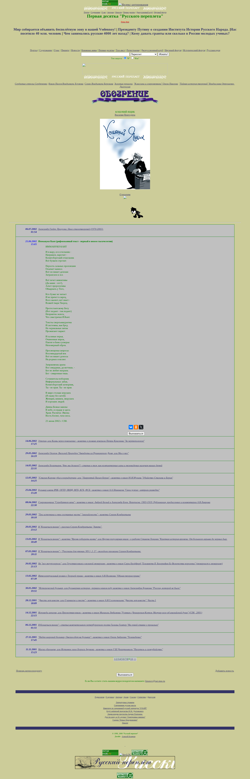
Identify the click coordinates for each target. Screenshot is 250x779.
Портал (86, 12)
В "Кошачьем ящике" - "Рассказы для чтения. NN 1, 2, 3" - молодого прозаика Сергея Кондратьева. (89, 551)
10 (131, 659)
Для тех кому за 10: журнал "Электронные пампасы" (125, 717)
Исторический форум (194, 50)
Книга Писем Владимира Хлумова (65, 83)
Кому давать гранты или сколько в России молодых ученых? (180, 33)
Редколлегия (99, 697)
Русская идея (213, 50)
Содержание (95, 12)
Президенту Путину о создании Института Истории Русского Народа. (174, 29)
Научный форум (160, 12)
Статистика (141, 697)
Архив (126, 697)
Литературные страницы (125, 702)
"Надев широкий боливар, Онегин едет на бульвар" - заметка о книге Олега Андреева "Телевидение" (90, 637)
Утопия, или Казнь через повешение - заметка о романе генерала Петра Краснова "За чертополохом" (91, 441)
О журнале (110, 697)
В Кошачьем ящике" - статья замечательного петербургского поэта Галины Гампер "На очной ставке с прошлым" (98, 624)
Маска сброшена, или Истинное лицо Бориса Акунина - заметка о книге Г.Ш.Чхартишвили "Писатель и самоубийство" (100, 649)
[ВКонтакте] (131, 427)
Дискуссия (125, 86)
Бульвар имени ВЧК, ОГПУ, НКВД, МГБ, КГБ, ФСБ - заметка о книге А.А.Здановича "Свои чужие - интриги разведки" (99, 490)
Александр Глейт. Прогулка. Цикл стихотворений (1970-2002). (70, 229)
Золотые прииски (123, 83)
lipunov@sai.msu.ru (155, 681)
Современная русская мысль (125, 705)
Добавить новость (224, 670)
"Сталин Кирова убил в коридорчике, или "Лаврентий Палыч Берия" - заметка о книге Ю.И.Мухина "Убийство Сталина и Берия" (105, 477)
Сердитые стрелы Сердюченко (31, 83)
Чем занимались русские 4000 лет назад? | (97, 33)
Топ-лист (120, 50)
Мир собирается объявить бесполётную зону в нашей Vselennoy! (65, 29)
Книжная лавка (89, 50)
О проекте (125, 194)
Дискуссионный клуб (144, 12)
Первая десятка (129, 12)
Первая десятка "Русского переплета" (125, 16)
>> (135, 659)
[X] (141, 427)
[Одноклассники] (136, 427)
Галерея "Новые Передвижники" (125, 720)
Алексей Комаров (128, 736)
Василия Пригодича (125, 114)
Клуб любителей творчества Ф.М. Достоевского (125, 711)
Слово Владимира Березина (99, 83)
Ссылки (133, 697)
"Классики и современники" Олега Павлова (156, 83)
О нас (104, 12)
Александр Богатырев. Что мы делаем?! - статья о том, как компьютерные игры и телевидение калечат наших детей (100, 465)
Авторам (110, 12)
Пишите (65, 50)
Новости (118, 12)
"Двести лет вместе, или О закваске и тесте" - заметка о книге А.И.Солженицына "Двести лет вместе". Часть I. (97, 600)
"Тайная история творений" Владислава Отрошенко (207, 83)
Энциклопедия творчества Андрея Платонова (125, 714)
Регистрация (133, 50)
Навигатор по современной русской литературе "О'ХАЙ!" (125, 708)
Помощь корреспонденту (29, 670)
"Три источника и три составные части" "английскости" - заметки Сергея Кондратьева (84, 514)
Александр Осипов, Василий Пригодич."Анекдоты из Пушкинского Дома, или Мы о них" (83, 453)
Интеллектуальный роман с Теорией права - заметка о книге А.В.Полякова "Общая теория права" (89, 575)
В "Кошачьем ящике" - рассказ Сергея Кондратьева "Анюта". (70, 526)
